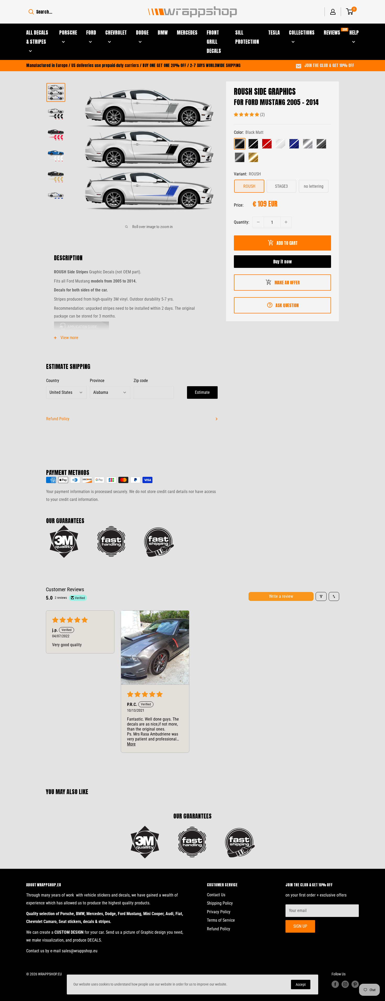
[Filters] (321, 596)
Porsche (68, 32)
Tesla (274, 32)
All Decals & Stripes (37, 37)
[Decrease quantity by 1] (258, 222)
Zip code (141, 380)
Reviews (332, 32)
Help (354, 32)
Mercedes (187, 32)
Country (52, 380)
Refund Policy (57, 418)
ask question (287, 305)
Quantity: (241, 221)
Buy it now (282, 261)
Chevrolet (116, 32)
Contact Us (216, 894)
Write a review (281, 596)
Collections (302, 32)
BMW (163, 32)
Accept (301, 984)
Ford (91, 32)
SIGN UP (300, 926)
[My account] (333, 12)
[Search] (31, 12)
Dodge (142, 32)
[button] (247, 114)
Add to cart (287, 243)
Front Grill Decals (214, 41)
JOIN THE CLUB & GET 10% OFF (329, 65)
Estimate (202, 392)
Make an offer (287, 282)
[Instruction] (132, 327)
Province (97, 380)
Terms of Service (221, 920)
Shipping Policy (220, 903)
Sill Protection (247, 37)
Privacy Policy (218, 911)
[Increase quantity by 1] (286, 222)
